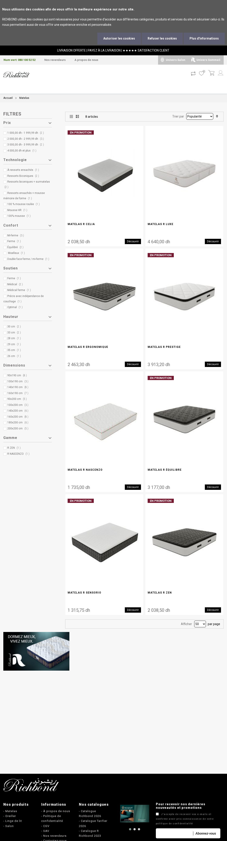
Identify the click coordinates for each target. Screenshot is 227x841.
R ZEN (15, 447)
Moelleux (17, 253)
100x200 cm (19, 405)
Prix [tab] (7, 123)
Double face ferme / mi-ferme (29, 259)
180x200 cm (19, 422)
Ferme (15, 241)
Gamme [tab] (10, 438)
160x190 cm (19, 393)
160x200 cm (19, 416)
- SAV (45, 831)
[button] (130, 829)
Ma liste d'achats (202, 73)
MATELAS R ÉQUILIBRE (165, 469)
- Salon (8, 826)
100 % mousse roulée (24, 204)
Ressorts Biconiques (24, 175)
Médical (16, 284)
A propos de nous (86, 60)
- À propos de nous (55, 811)
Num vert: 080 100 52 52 (19, 60)
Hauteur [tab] (10, 317)
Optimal (16, 307)
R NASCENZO (19, 453)
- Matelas (10, 811)
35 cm (15, 350)
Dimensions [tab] (14, 365)
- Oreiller (9, 816)
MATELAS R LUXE (160, 224)
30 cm (15, 326)
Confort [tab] (10, 225)
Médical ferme (20, 290)
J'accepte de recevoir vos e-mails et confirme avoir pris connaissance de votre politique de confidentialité (185, 819)
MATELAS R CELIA (81, 224)
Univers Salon (175, 60)
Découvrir (133, 241)
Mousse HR (18, 210)
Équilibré (16, 247)
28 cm (15, 338)
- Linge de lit (12, 821)
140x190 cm (19, 387)
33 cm (15, 332)
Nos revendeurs (55, 60)
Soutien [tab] (10, 268)
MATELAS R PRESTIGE (164, 347)
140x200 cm (19, 410)
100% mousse (20, 215)
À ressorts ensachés (24, 169)
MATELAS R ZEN (160, 592)
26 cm (15, 356)
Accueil (8, 98)
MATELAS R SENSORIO (84, 592)
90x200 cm (18, 399)
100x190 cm (19, 381)
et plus (23, 150)
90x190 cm (18, 375)
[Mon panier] (211, 73)
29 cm (15, 344)
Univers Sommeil (208, 60)
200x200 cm (19, 428)
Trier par (178, 116)
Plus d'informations (204, 38)
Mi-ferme (17, 235)
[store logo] (16, 74)
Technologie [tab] (15, 160)
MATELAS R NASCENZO (85, 469)
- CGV (45, 826)
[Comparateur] (193, 73)
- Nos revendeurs (54, 835)
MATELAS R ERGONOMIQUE (88, 347)
